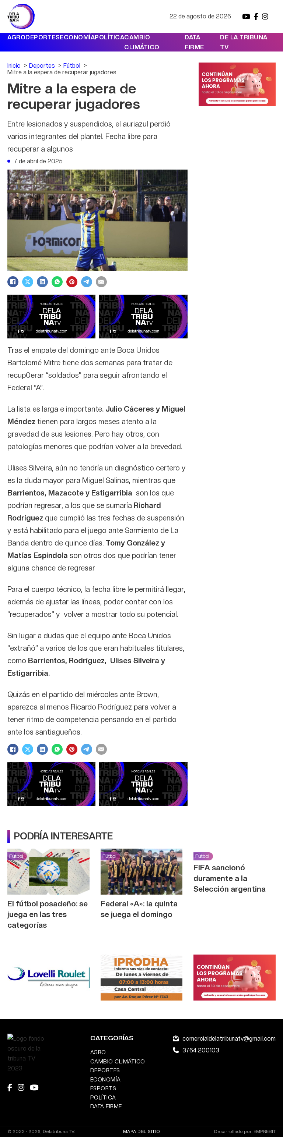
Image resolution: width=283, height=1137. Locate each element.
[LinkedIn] (42, 281)
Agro (16, 37)
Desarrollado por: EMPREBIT (245, 1131)
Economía (77, 37)
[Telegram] (86, 281)
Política (109, 37)
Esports (103, 1088)
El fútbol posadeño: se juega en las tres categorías (47, 914)
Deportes (42, 37)
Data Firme (194, 42)
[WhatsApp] (57, 281)
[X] (27, 281)
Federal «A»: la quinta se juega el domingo (139, 909)
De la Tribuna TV (244, 42)
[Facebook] (12, 281)
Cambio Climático (142, 42)
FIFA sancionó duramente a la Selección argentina (229, 878)
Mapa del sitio (141, 1131)
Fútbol (16, 856)
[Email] (101, 281)
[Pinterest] (71, 281)
